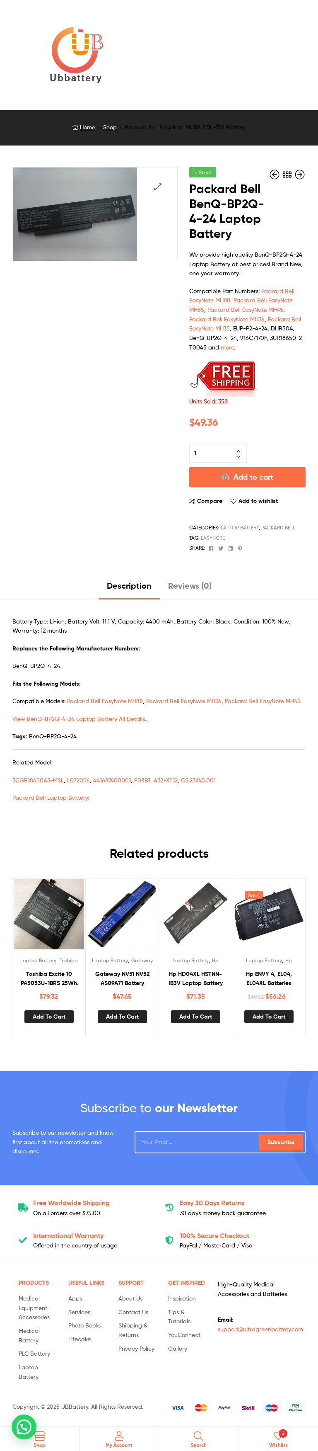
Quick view (69, 917)
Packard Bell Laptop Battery (50, 797)
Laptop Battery (240, 527)
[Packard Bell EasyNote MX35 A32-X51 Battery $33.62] (275, 174)
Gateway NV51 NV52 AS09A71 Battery (122, 978)
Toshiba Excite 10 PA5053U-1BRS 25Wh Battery (49, 979)
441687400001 (112, 780)
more (227, 347)
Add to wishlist (258, 501)
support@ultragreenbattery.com (260, 1328)
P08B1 (142, 780)
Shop (110, 127)
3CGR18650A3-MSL (38, 780)
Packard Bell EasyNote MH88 (105, 700)
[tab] (129, 589)
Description (129, 585)
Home (87, 127)
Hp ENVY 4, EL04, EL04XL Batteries (269, 978)
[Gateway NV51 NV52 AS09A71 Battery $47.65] (300, 174)
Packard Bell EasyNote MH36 (227, 319)
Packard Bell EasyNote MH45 (245, 309)
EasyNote (213, 538)
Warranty (68, 1235)
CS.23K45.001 (198, 780)
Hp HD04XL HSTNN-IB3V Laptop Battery (196, 978)
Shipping (71, 1203)
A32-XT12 (166, 780)
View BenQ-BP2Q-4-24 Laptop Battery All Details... (80, 718)
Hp (215, 960)
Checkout (214, 1235)
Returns (212, 1203)
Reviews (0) (190, 585)
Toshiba (69, 960)
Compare (209, 501)
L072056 (78, 780)
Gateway (142, 960)
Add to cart (253, 477)
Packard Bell (278, 527)
